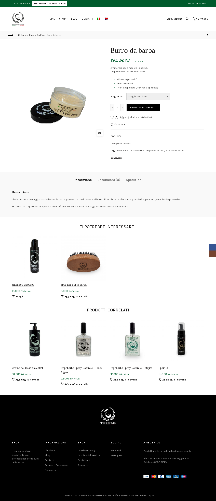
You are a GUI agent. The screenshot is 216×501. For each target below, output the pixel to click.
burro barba (137, 150)
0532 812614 (160, 462)
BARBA (40, 35)
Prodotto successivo (205, 35)
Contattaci (84, 460)
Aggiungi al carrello (143, 107)
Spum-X (163, 368)
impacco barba (154, 150)
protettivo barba (175, 150)
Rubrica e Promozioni (56, 465)
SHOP (62, 18)
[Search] (187, 18)
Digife (150, 495)
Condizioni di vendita (89, 455)
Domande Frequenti (197, 3)
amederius (122, 150)
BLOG (74, 18)
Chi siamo (50, 450)
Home (23, 35)
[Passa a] (98, 19)
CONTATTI (87, 18)
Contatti (49, 460)
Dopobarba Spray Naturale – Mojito (131, 368)
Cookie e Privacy (86, 450)
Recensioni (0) (108, 180)
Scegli (19, 296)
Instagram (116, 455)
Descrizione (82, 180)
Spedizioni (134, 180)
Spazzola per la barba (74, 284)
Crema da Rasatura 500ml (27, 368)
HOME (51, 18)
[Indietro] (10, 35)
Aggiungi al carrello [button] (76, 296)
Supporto (83, 465)
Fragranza (116, 96)
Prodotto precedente (197, 35)
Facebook (116, 450)
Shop (31, 35)
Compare (119, 124)
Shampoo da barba (23, 284)
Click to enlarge (100, 133)
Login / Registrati (175, 19)
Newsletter (51, 470)
